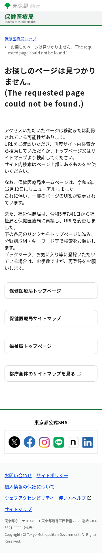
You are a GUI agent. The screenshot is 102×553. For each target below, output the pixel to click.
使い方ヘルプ (72, 497)
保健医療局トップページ (35, 290)
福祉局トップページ (30, 345)
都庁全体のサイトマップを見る (42, 373)
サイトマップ (18, 509)
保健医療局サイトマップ (35, 318)
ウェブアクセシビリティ (29, 497)
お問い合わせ (18, 475)
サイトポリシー (52, 475)
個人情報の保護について (30, 486)
